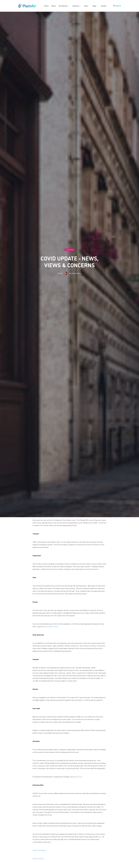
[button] (64, 6)
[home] (26, 6)
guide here (79, 777)
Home (46, 6)
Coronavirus (70, 249)
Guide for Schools (38, 858)
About (53, 6)
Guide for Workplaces (39, 850)
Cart (118, 6)
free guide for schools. (51, 626)
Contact (103, 6)
